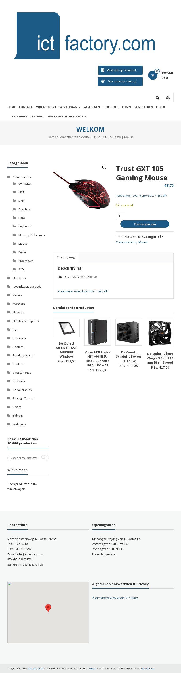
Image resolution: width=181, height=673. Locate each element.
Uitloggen (19, 116)
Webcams (19, 424)
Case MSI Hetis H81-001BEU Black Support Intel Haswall (97, 358)
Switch (17, 407)
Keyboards (25, 226)
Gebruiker (111, 107)
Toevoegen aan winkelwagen (144, 225)
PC (14, 330)
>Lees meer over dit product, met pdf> (141, 196)
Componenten (68, 137)
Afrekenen (92, 107)
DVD (21, 201)
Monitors (19, 304)
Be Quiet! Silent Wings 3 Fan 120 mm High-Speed (160, 357)
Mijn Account (46, 107)
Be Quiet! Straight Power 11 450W (128, 356)
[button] (104, 168)
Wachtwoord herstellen (66, 116)
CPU (21, 192)
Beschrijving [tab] (66, 257)
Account (37, 116)
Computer (25, 183)
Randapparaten (23, 355)
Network (18, 312)
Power (22, 252)
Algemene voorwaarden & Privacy (115, 598)
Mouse (85, 137)
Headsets (19, 278)
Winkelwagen (70, 107)
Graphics (24, 209)
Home (11, 107)
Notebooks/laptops (26, 321)
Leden (160, 107)
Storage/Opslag (23, 398)
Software (19, 381)
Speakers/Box (22, 390)
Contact (25, 107)
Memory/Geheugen (31, 235)
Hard (21, 218)
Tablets (18, 416)
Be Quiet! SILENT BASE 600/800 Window (66, 349)
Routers (18, 364)
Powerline (19, 338)
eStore (92, 668)
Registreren (143, 107)
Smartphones (22, 373)
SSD (21, 269)
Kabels (17, 295)
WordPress (147, 668)
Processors (26, 261)
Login (126, 107)
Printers (18, 347)
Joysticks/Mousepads (27, 287)
